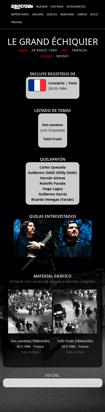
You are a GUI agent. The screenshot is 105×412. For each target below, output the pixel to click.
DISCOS (52, 14)
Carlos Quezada (53, 167)
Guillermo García (53, 194)
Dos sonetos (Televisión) (30, 341)
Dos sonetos (52, 124)
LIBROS (82, 14)
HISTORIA (57, 6)
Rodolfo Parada (52, 183)
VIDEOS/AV (67, 14)
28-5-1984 (24, 346)
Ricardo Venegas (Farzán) (52, 199)
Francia (39, 346)
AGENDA (41, 6)
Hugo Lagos (52, 188)
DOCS (94, 14)
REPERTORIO (20, 14)
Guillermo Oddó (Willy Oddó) (52, 172)
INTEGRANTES (75, 6)
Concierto (56, 83)
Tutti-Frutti (52, 139)
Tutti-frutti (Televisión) (75, 341)
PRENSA (16, 22)
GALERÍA (37, 14)
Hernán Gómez (52, 178)
